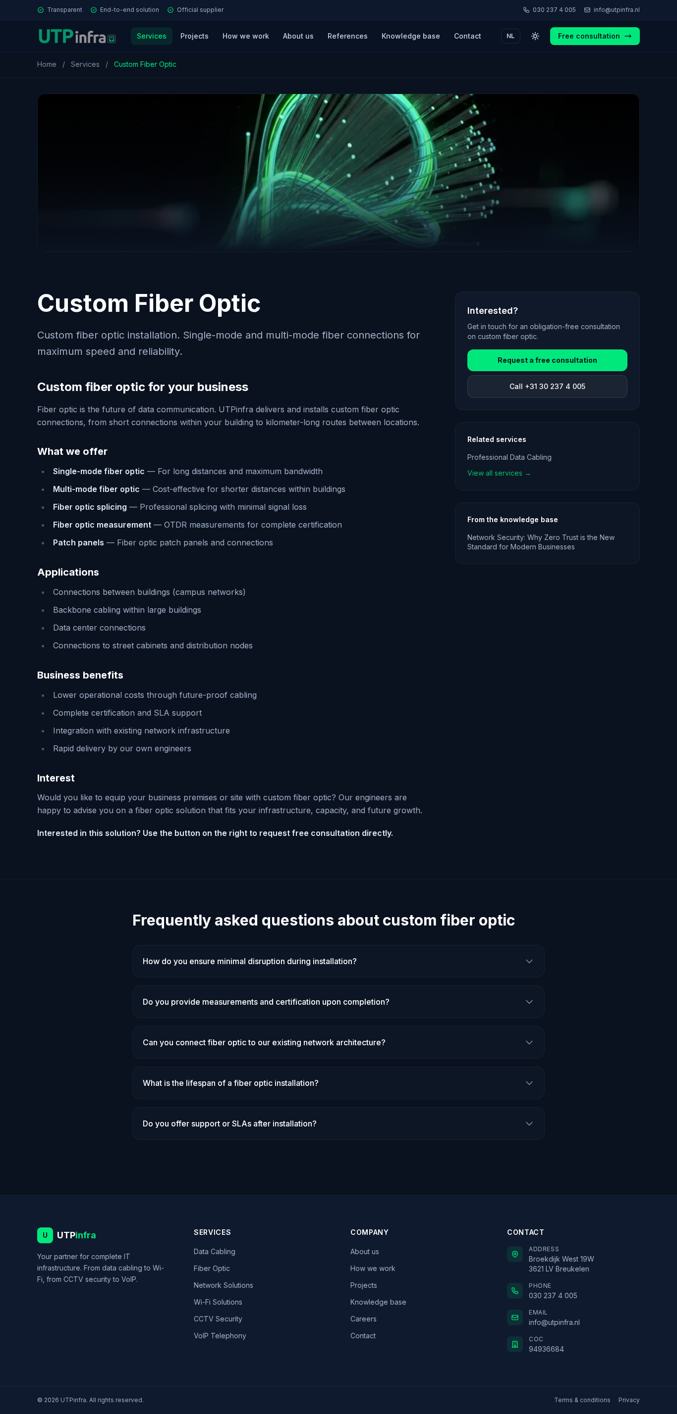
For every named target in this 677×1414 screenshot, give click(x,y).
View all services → (499, 473)
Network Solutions (223, 1285)
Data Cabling (214, 1251)
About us (298, 36)
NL (511, 36)
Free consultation (589, 36)
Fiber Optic (212, 1268)
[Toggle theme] (535, 36)
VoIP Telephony (220, 1335)
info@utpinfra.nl (617, 9)
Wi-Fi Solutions (218, 1302)
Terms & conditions (582, 1400)
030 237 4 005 (554, 9)
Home (46, 64)
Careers (363, 1319)
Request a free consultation (547, 360)
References (348, 36)
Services (152, 36)
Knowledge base (411, 36)
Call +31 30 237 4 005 (547, 386)
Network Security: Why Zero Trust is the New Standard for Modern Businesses (541, 542)
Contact (467, 36)
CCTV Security (218, 1319)
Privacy (629, 1400)
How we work (246, 36)
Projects (194, 36)
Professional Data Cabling (509, 457)
